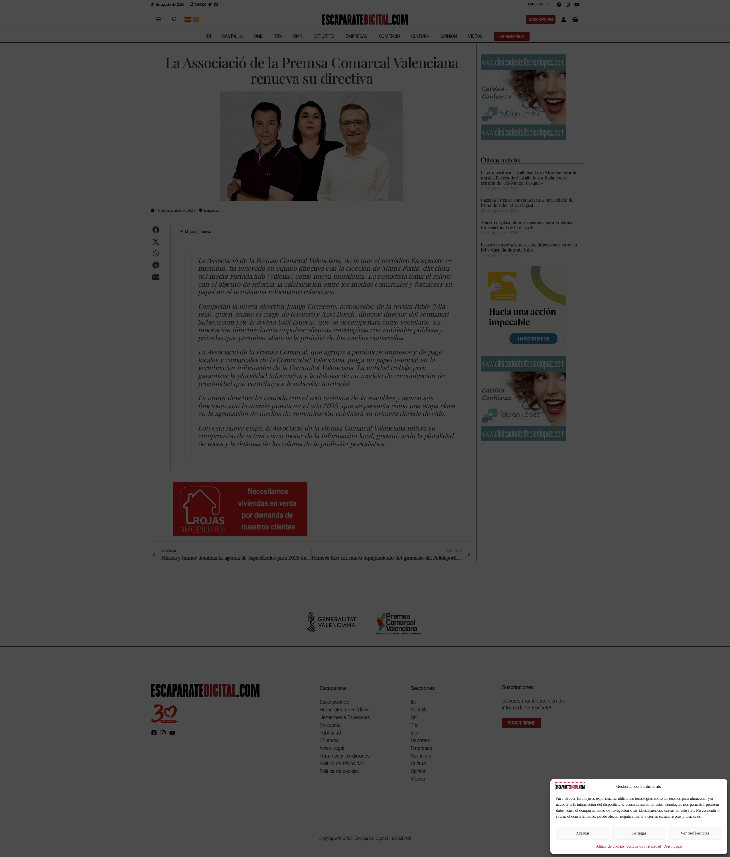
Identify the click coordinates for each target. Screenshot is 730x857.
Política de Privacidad (644, 846)
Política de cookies (609, 846)
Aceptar (582, 833)
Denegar (638, 833)
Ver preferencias (695, 833)
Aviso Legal (673, 846)
